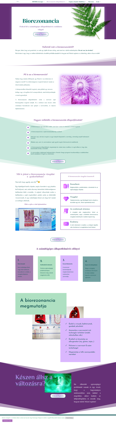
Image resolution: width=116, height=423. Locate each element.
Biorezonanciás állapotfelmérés (56, 2)
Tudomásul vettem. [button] (7, 420)
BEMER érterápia (37, 2)
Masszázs (91, 2)
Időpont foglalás (41, 34)
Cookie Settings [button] (69, 418)
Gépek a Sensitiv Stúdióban (77, 2)
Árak (97, 2)
